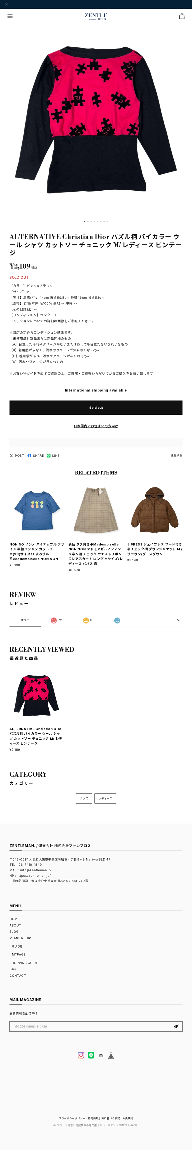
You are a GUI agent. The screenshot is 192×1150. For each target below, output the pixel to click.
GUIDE (17, 946)
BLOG (14, 932)
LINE (56, 456)
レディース (105, 798)
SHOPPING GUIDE (24, 963)
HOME (15, 919)
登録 (176, 1027)
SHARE (38, 456)
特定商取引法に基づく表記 (104, 1118)
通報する (176, 455)
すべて (25, 620)
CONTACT (18, 976)
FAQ (13, 969)
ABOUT (16, 925)
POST (19, 456)
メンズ (84, 798)
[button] (84, 221)
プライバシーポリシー (72, 1118)
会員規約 (127, 1118)
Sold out (96, 408)
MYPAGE (19, 954)
